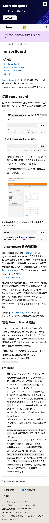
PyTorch (6, 256)
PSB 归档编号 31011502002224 (14, 505)
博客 (26, 512)
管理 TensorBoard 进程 (13, 70)
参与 (34, 512)
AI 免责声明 (6, 512)
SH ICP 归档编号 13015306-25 (14, 501)
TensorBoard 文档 (19, 312)
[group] (27, 150)
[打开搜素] (46, 27)
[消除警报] (45, 4)
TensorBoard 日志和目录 (14, 67)
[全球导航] (2, 27)
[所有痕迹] (4, 44)
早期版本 (17, 512)
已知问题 (7, 74)
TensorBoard (8, 80)
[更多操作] (45, 44)
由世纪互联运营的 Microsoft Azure (16, 509)
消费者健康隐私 (16, 516)
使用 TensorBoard (11, 64)
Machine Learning (16, 44)
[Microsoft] (24, 27)
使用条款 (31, 516)
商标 (39, 516)
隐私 (34, 505)
